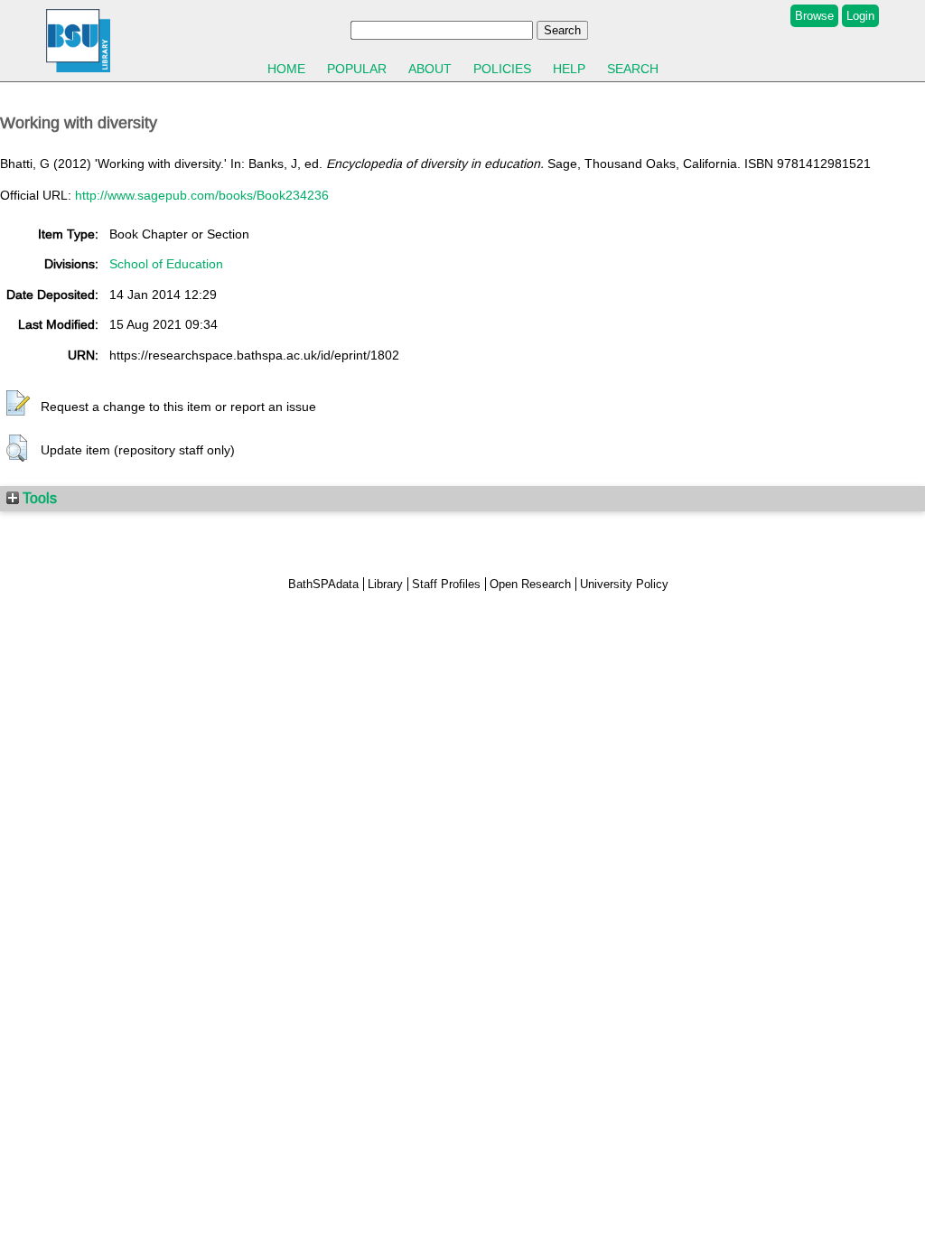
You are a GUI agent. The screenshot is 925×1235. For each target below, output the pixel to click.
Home (286, 68)
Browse (814, 16)
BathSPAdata (323, 584)
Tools (38, 498)
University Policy (624, 584)
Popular (357, 68)
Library (385, 584)
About (430, 68)
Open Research (530, 584)
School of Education (166, 264)
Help (569, 68)
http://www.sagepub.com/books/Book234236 (202, 195)
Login (860, 16)
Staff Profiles (446, 584)
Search (633, 68)
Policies (502, 68)
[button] (18, 403)
